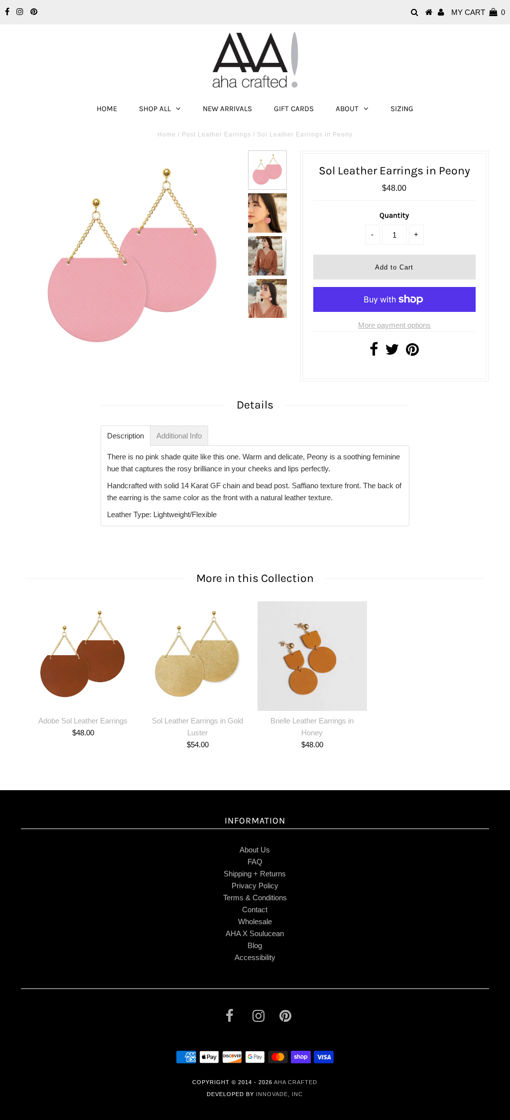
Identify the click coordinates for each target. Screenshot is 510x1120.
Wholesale (255, 921)
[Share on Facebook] (374, 352)
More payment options (394, 325)
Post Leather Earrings (216, 134)
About (347, 108)
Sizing (401, 108)
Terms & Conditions (255, 897)
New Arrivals (227, 108)
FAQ (255, 861)
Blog (255, 945)
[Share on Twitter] (392, 352)
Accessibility (255, 957)
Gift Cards (294, 108)
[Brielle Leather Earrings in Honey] (312, 655)
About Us (255, 849)
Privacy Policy (255, 885)
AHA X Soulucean (255, 933)
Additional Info (179, 435)
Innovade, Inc (279, 1094)
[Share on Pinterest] (412, 352)
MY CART (478, 12)
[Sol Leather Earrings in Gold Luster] (198, 656)
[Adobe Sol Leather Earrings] (83, 656)
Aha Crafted (295, 1082)
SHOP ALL (155, 108)
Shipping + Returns (255, 873)
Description (125, 435)
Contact (254, 909)
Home (107, 108)
